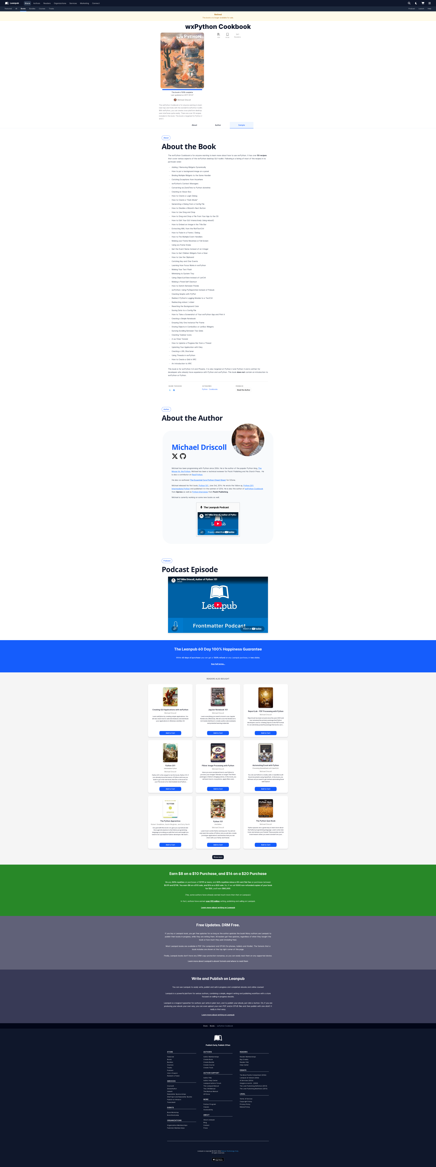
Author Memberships (211, 1057)
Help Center (244, 1065)
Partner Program (209, 1104)
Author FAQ (207, 1078)
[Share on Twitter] (169, 390)
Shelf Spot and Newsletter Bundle (179, 1097)
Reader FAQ (244, 1062)
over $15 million (213, 901)
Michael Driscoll (184, 100)
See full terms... (218, 664)
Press (205, 1128)
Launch (421, 9)
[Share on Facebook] (174, 390)
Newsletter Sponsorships (176, 1094)
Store (27, 3)
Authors (36, 3)
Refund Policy (245, 1107)
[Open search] (409, 3)
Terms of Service (246, 1099)
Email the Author (243, 390)
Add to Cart (170, 733)
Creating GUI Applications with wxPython (170, 710)
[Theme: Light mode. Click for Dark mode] (416, 3)
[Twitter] (175, 456)
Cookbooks (213, 389)
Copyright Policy (246, 1101)
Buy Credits (244, 1059)
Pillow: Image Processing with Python (218, 765)
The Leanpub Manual (211, 1086)
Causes (206, 1107)
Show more (218, 857)
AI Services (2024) (246, 1080)
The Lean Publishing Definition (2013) (253, 1086)
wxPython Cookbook (254, 489)
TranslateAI (171, 1102)
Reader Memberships (248, 1057)
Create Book (208, 1059)
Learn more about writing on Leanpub (218, 907)
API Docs (206, 1094)
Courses (42, 9)
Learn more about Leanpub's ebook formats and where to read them (218, 961)
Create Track (208, 1068)
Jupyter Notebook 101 (218, 710)
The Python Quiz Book (265, 821)
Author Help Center (210, 1080)
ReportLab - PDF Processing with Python (265, 711)
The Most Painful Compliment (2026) (253, 1075)
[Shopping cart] (423, 3)
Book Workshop (173, 1112)
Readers (47, 3)
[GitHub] (183, 456)
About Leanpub (209, 1120)
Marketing (84, 3)
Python (205, 389)
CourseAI (170, 1086)
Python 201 (170, 765)
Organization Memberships (177, 1125)
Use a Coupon (172, 1073)
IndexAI (169, 1091)
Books (23, 9)
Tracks (51, 9)
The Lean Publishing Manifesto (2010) (254, 1089)
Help (429, 9)
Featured (8, 9)
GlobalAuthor (172, 1089)
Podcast (412, 9)
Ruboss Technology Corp (229, 1151)
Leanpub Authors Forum (212, 1083)
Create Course (208, 1065)
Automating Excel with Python (266, 765)
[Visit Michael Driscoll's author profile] (248, 439)
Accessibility (208, 1110)
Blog (205, 1122)
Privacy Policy (245, 1104)
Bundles (32, 9)
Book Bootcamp (173, 1115)
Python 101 (203, 485)
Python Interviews (200, 492)
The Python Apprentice (170, 821)
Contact (206, 1125)
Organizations (60, 3)
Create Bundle (208, 1062)
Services (73, 3)
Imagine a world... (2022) (249, 1083)
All (16, 9)
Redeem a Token (173, 1076)
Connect (96, 3)
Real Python (197, 474)
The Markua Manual (210, 1091)
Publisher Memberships (176, 1128)
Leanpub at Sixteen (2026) (249, 1078)
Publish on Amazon (174, 1099)
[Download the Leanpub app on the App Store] (218, 1159)
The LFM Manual (209, 1089)
